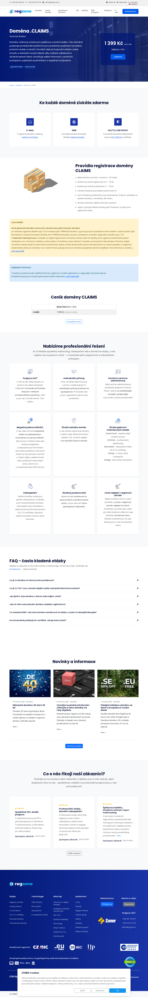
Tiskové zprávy (80, 915)
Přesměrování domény (18, 923)
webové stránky (78, 137)
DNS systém (36, 906)
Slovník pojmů (58, 936)
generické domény (16, 67)
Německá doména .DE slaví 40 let (29, 706)
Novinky (78, 906)
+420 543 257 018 (34, 2)
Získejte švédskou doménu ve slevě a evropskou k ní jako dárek (116, 708)
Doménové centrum (62, 11)
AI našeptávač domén (39, 915)
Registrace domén (16, 902)
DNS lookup (57, 923)
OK (117, 990)
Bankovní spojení (81, 927)
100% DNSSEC (36, 902)
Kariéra (78, 919)
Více (14, 727)
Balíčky (85, 10)
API (77, 10)
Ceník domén (48, 11)
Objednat (118, 57)
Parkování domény (16, 919)
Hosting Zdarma (15, 906)
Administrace (130, 11)
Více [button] (118, 835)
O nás (116, 11)
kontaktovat (14, 569)
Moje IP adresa (59, 928)
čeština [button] (134, 4)
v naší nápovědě (72, 276)
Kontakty (134, 2)
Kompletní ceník (74, 321)
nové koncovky (30, 67)
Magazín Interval (81, 910)
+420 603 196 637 (17, 2)
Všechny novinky (74, 746)
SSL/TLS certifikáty (16, 915)
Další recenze (74, 853)
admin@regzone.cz (52, 2)
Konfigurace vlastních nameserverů (61, 910)
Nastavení (100, 990)
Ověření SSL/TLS (59, 932)
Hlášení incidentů (81, 931)
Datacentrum (36, 910)
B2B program (95, 11)
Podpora (108, 10)
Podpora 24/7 (129, 913)
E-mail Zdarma (14, 910)
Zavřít (82, 990)
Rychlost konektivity (60, 919)
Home (11, 85)
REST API (56, 915)
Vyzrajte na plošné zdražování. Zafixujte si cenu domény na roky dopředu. (73, 708)
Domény (38, 10)
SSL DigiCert (116, 137)
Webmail (112, 2)
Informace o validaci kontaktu (61, 903)
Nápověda (123, 2)
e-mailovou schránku (32, 135)
